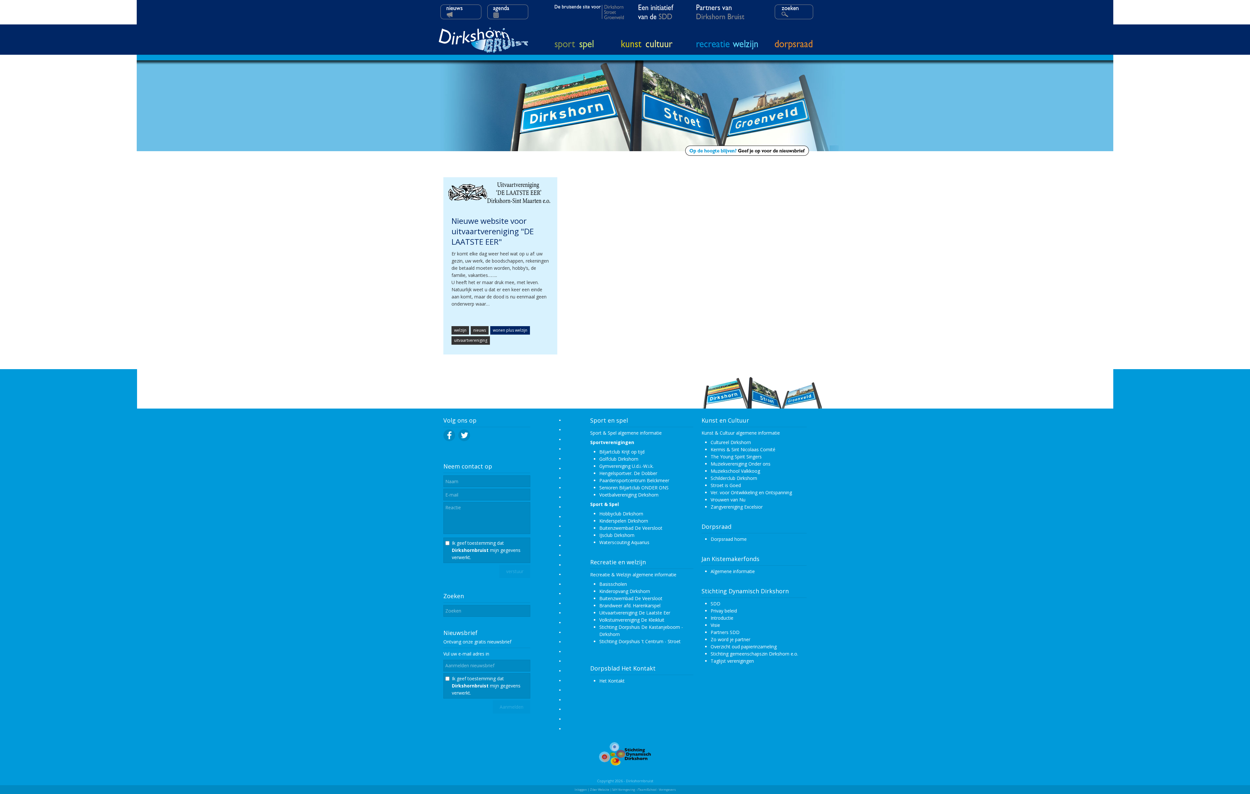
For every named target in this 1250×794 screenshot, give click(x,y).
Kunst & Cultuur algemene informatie (740, 433)
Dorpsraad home (729, 539)
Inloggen (581, 789)
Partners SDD (725, 632)
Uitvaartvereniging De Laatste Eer (634, 613)
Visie (715, 625)
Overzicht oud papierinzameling (744, 646)
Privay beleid (724, 611)
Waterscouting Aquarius (624, 542)
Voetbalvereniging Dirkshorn (629, 495)
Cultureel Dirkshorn (731, 442)
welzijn (460, 330)
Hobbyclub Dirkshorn (621, 514)
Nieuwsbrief (460, 633)
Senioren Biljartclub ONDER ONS (634, 487)
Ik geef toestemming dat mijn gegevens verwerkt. (486, 550)
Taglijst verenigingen (732, 661)
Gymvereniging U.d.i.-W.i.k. (626, 466)
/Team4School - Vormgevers (656, 789)
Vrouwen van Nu (728, 500)
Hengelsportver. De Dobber (628, 473)
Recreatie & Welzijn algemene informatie (633, 574)
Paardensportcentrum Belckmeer (634, 480)
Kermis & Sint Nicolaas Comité (743, 449)
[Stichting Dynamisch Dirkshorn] (625, 764)
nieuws (479, 330)
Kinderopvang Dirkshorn (624, 591)
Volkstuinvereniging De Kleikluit (631, 620)
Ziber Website (599, 789)
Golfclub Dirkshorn (618, 459)
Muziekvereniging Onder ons (741, 464)
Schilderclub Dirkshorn (734, 478)
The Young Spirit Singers (736, 457)
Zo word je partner (730, 639)
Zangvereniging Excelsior (737, 507)
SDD (715, 603)
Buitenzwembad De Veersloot (630, 528)
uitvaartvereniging (470, 340)
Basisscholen (613, 584)
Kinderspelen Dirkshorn (623, 521)
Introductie (722, 618)
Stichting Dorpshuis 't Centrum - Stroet (640, 641)
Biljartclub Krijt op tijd (622, 452)
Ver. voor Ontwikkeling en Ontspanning (751, 492)
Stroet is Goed (726, 485)
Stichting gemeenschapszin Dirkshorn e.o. (754, 654)
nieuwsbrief (499, 642)
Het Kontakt (612, 681)
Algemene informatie (733, 571)
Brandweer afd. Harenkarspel (629, 605)
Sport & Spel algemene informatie (626, 433)
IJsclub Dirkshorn (616, 535)
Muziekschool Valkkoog (735, 471)
